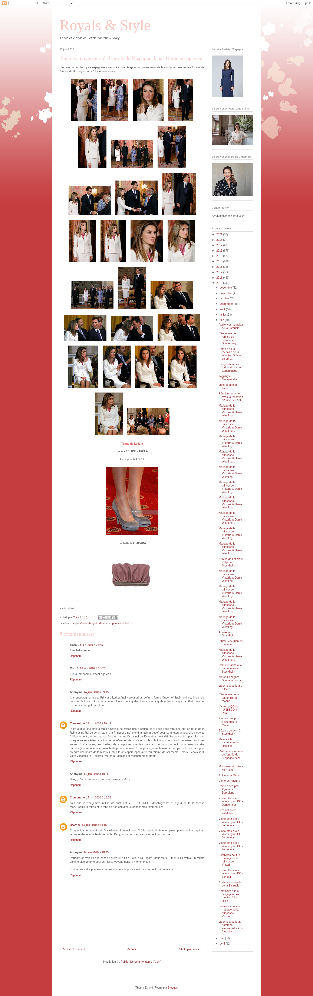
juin (222, 320)
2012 (219, 272)
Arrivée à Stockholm (227, 634)
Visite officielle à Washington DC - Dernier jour (231, 801)
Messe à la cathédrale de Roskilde (228, 742)
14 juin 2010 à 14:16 (94, 825)
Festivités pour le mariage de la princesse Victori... (229, 860)
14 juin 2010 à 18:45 (96, 852)
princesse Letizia (122, 623)
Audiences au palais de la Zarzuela (231, 326)
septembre (227, 303)
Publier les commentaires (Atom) (141, 961)
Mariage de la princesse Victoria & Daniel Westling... (231, 410)
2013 (219, 266)
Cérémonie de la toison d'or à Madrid (229, 698)
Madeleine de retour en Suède (231, 768)
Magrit (93, 623)
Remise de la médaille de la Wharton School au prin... (230, 353)
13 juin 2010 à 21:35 (90, 644)
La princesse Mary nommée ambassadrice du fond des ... (231, 926)
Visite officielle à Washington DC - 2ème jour (231, 846)
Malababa (105, 623)
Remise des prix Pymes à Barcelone (229, 789)
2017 (219, 245)
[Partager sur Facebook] (112, 617)
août (223, 309)
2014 (219, 261)
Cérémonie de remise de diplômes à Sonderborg (227, 338)
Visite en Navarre (229, 780)
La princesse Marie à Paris (230, 687)
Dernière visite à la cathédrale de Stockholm (230, 668)
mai (222, 938)
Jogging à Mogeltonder (228, 377)
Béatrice (75, 825)
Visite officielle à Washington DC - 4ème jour (231, 822)
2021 (219, 234)
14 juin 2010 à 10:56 (96, 773)
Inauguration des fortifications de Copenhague (230, 367)
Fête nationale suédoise (227, 811)
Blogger (172, 987)
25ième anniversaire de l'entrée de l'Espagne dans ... (231, 756)
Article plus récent (74, 949)
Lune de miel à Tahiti (228, 386)
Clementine (77, 723)
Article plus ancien (189, 949)
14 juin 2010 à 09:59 (98, 723)
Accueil (131, 949)
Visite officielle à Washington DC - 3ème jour (231, 834)
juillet (223, 314)
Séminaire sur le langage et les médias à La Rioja (229, 895)
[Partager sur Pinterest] (116, 617)
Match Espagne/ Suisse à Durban (230, 678)
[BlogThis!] (104, 617)
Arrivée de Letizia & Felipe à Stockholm (231, 562)
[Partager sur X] (108, 617)
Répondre (76, 655)
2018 (219, 239)
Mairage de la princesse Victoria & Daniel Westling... (231, 456)
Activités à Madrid (230, 775)
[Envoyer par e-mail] (100, 617)
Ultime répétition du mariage (231, 642)
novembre (226, 293)
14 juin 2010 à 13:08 (98, 797)
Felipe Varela (80, 623)
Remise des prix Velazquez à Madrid (229, 722)
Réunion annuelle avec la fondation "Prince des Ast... (231, 397)
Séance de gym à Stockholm (229, 732)
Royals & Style (105, 25)
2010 (219, 283)
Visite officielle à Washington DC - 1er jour (231, 873)
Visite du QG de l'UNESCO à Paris (228, 710)
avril (223, 943)
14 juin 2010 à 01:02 (92, 668)
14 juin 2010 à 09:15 (96, 692)
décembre (226, 287)
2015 (219, 256)
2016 (219, 250)
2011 (219, 277)
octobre (225, 298)
